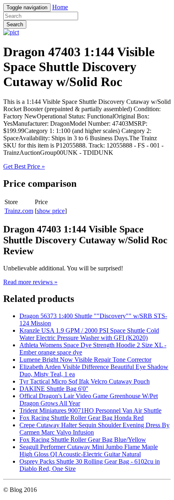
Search (14, 24)
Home (60, 7)
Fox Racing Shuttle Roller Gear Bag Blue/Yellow (82, 439)
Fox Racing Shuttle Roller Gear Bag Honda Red (81, 417)
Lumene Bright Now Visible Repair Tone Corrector (85, 359)
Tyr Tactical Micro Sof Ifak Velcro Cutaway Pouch (84, 381)
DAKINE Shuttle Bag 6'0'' (53, 388)
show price (51, 210)
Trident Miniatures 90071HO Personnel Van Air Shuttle (90, 410)
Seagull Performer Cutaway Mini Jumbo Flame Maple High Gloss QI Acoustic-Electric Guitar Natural (88, 450)
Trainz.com (18, 210)
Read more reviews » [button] (30, 281)
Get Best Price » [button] (24, 166)
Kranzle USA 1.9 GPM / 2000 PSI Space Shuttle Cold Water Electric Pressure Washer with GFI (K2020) (89, 334)
